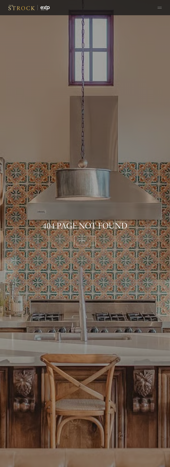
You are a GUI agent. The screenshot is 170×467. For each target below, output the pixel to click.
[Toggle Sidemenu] (160, 7)
